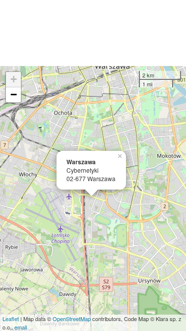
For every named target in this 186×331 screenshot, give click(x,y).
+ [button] (13, 79)
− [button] (13, 94)
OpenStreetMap (72, 319)
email (20, 327)
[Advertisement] (93, 33)
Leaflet (10, 319)
